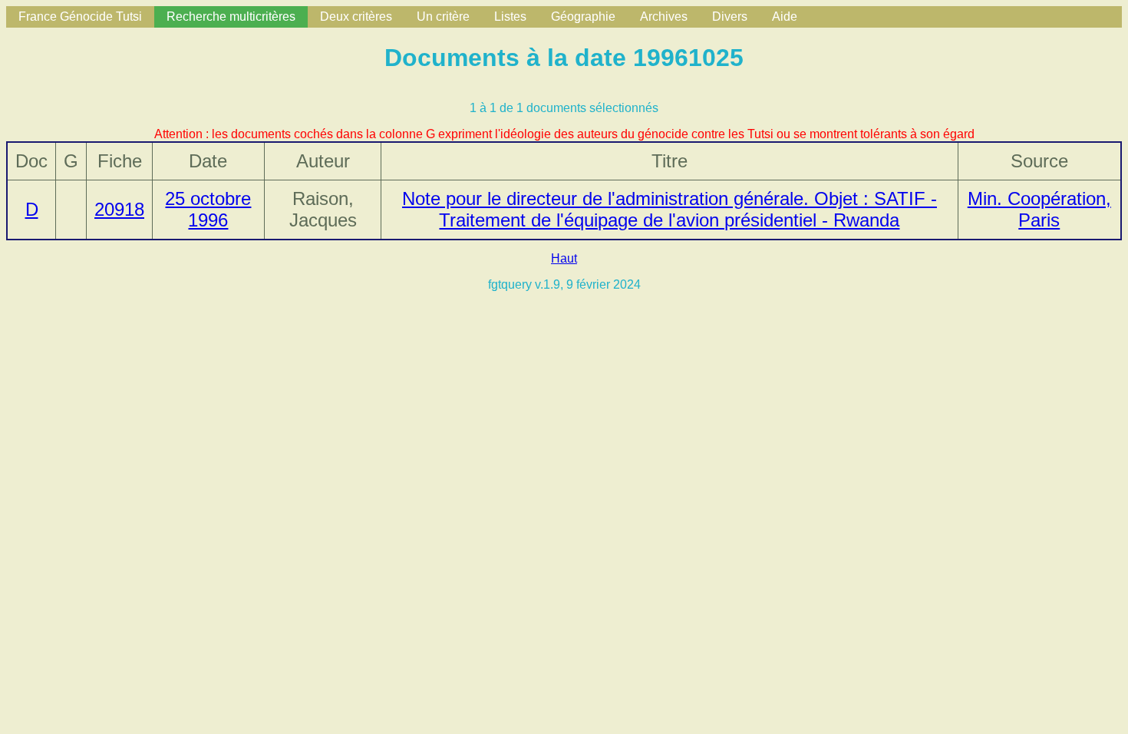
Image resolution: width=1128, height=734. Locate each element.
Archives (664, 16)
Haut (564, 258)
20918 (119, 209)
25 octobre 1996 (208, 209)
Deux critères (356, 16)
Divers (729, 16)
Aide (784, 16)
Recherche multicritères (231, 16)
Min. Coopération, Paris (1039, 209)
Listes (510, 16)
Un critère (443, 16)
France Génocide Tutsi (80, 16)
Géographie (583, 16)
